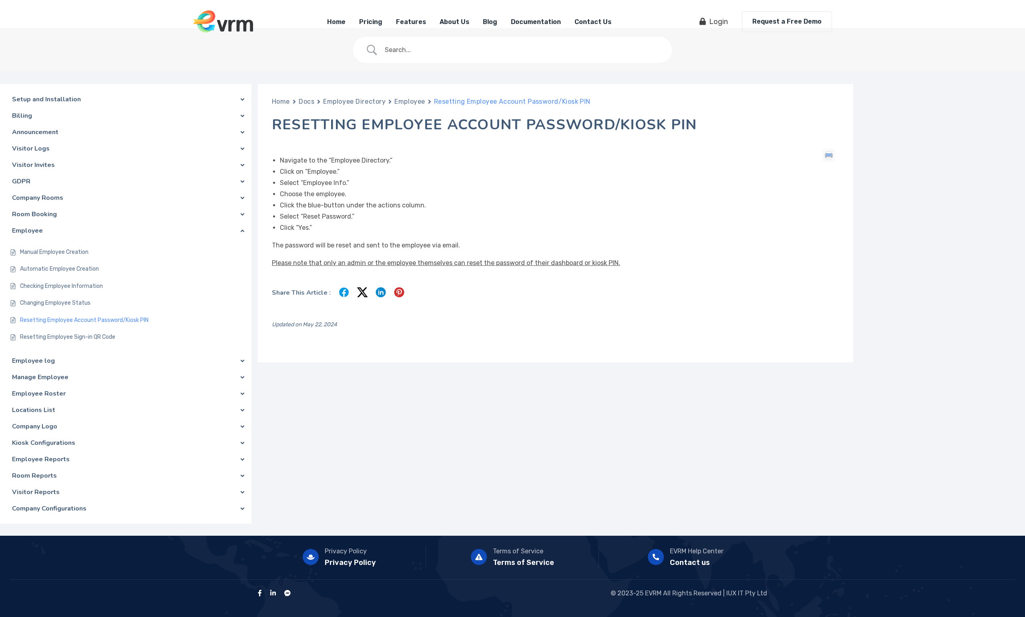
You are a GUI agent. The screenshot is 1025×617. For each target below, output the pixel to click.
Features (411, 22)
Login (718, 21)
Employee (409, 101)
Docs (306, 101)
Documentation (536, 22)
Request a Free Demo (787, 21)
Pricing (370, 22)
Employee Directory (354, 101)
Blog (490, 22)
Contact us (690, 562)
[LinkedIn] (273, 593)
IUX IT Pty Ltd (746, 593)
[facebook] (260, 593)
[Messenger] (287, 593)
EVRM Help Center (697, 551)
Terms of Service (518, 551)
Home (336, 22)
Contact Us (593, 22)
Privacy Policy (346, 551)
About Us (454, 22)
